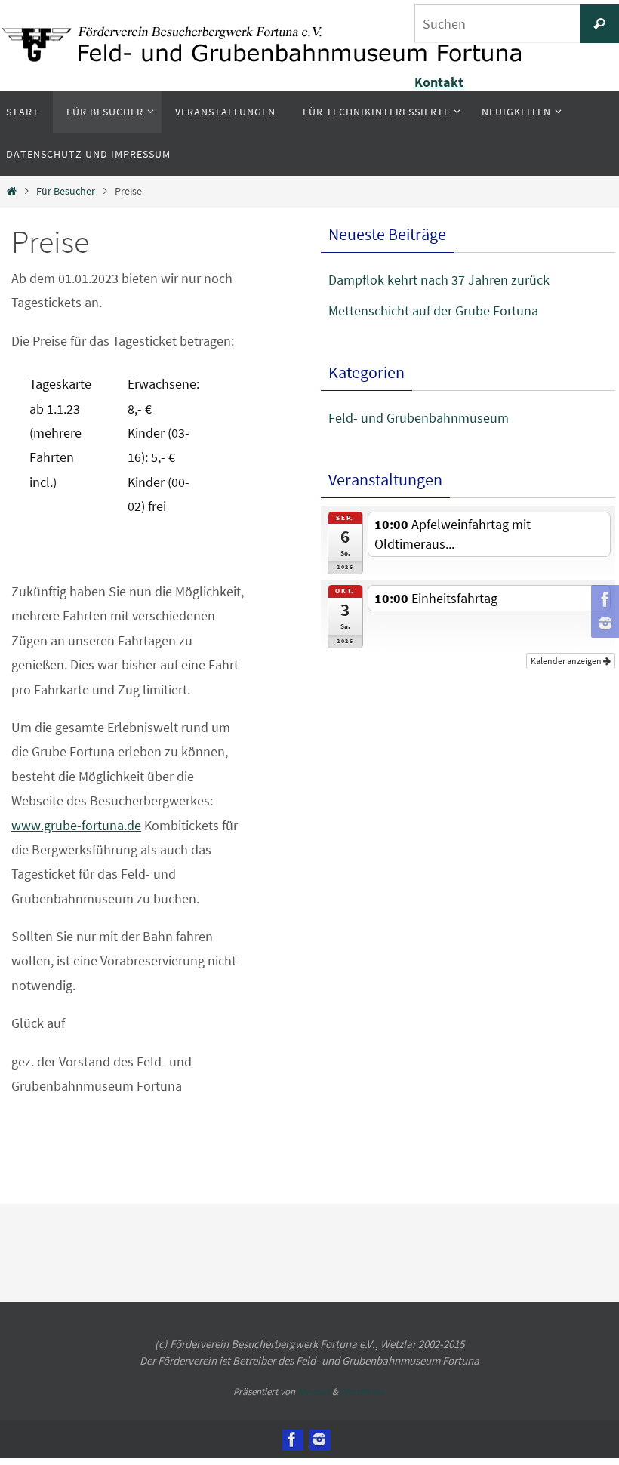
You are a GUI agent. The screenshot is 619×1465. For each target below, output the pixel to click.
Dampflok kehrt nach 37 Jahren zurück (439, 279)
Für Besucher (65, 191)
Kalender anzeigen (567, 644)
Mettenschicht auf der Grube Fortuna (433, 310)
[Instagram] (603, 623)
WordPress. (363, 1391)
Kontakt (438, 82)
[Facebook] (603, 599)
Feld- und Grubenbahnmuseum (418, 417)
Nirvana (313, 1391)
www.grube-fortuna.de (76, 825)
